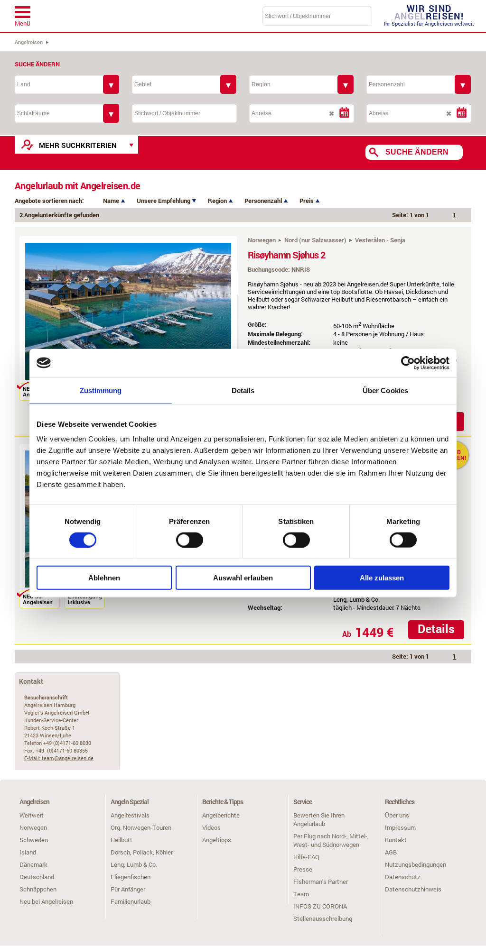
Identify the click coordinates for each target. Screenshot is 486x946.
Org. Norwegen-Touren (141, 827)
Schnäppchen (37, 889)
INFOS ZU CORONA (320, 906)
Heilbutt (121, 840)
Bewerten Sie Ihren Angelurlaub (319, 819)
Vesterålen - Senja (380, 240)
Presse (302, 869)
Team (301, 894)
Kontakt (396, 840)
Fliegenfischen (130, 877)
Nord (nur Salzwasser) (315, 240)
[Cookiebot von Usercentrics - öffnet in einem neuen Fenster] (407, 363)
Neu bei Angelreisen (46, 901)
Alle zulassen (382, 578)
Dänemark (33, 864)
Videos (211, 827)
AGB (391, 852)
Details (436, 628)
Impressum (400, 827)
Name (112, 200)
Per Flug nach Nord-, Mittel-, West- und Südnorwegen (331, 840)
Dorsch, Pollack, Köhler (142, 852)
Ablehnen (104, 578)
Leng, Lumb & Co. (134, 864)
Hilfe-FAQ (306, 857)
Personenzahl (263, 200)
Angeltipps (216, 840)
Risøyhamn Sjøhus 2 (286, 254)
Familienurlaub (130, 901)
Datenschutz (403, 877)
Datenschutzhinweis (413, 889)
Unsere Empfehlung (164, 200)
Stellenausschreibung (322, 918)
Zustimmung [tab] (101, 390)
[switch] (189, 539)
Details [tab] (243, 390)
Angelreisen (29, 42)
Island (27, 852)
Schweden (33, 840)
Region (218, 200)
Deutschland (36, 877)
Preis (307, 200)
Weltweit (31, 815)
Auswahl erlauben (243, 578)
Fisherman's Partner (320, 881)
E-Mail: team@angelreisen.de (58, 758)
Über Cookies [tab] (385, 390)
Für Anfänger (128, 889)
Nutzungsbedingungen (415, 864)
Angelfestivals (130, 815)
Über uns (397, 815)
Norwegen (262, 240)
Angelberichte (221, 815)
